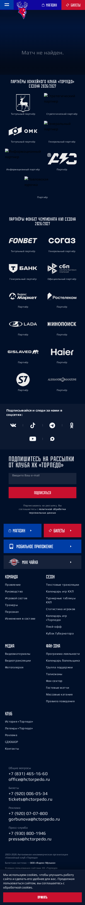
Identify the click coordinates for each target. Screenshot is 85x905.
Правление (13, 584)
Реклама (11, 735)
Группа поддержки (59, 667)
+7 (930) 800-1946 (27, 833)
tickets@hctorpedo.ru (30, 799)
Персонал (12, 611)
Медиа (9, 646)
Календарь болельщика (63, 660)
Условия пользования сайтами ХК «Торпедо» (31, 868)
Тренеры (11, 605)
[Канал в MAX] (52, 439)
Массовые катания (59, 694)
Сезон (50, 577)
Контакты (12, 748)
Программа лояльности (63, 653)
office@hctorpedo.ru (29, 779)
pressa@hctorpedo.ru (30, 838)
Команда (11, 577)
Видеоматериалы (17, 653)
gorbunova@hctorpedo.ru (34, 818)
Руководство (14, 591)
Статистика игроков (60, 609)
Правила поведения (60, 701)
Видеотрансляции (18, 660)
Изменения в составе (20, 618)
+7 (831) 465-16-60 (28, 773)
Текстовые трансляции (62, 584)
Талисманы (54, 674)
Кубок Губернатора (60, 633)
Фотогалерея (14, 667)
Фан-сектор (54, 681)
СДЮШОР (11, 742)
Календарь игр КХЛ (60, 591)
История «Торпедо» (19, 721)
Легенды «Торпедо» (19, 728)
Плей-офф (54, 626)
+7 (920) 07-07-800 (28, 813)
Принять (43, 897)
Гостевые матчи (57, 687)
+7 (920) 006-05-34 (28, 793)
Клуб (8, 713)
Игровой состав (16, 598)
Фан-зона (53, 646)
